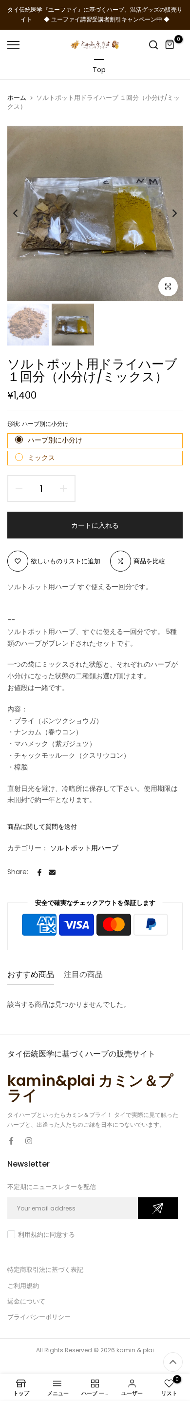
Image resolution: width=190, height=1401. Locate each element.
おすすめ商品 (30, 974)
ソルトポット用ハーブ (84, 848)
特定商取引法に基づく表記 (45, 1269)
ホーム (16, 98)
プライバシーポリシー (39, 1317)
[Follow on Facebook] (11, 1141)
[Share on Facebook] (39, 872)
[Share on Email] (52, 872)
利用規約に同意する (46, 1234)
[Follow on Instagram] (29, 1141)
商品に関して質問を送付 (42, 826)
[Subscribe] (158, 1208)
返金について (26, 1301)
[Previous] (22, 213)
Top (99, 70)
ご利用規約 (23, 1285)
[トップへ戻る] (173, 1362)
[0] (170, 44)
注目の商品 (83, 974)
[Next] (168, 213)
